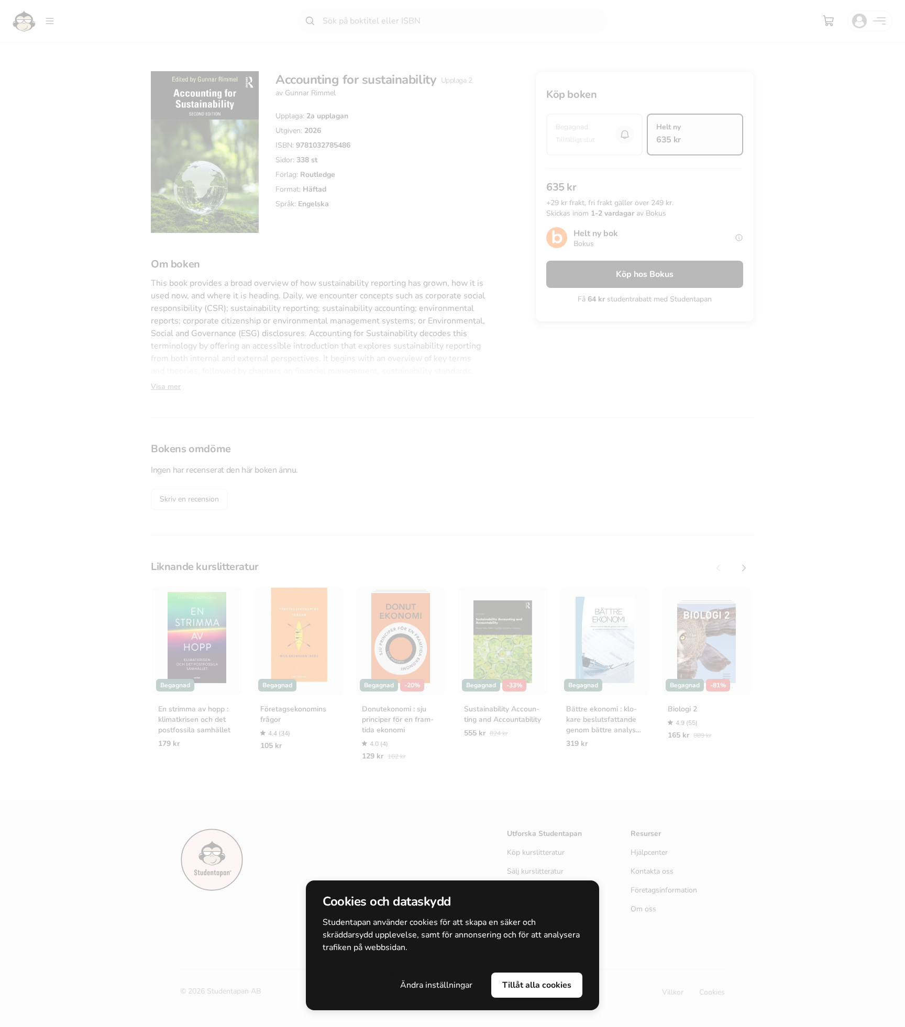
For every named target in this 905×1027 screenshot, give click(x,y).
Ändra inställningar (436, 985)
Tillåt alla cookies (536, 985)
